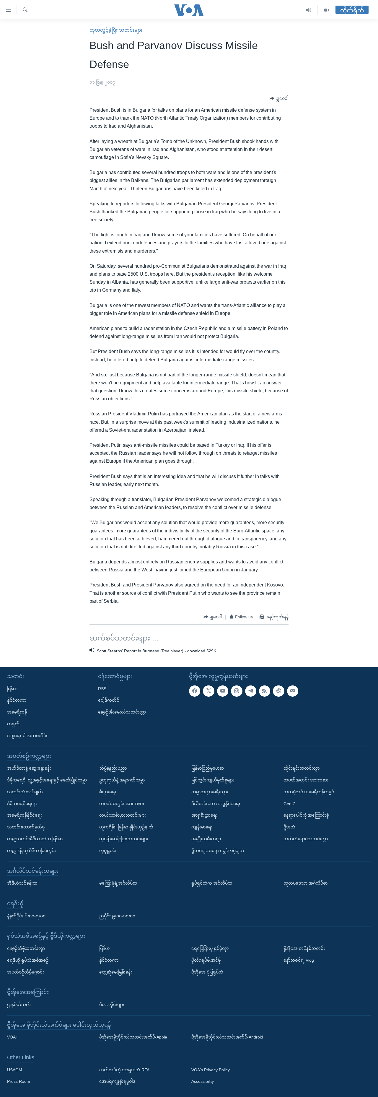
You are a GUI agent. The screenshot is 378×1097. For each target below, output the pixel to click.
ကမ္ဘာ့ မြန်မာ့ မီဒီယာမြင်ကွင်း (31, 850)
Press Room (18, 1081)
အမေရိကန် (17, 712)
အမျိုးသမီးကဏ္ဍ (206, 838)
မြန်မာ (12, 688)
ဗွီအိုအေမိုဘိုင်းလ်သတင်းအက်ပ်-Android (227, 1037)
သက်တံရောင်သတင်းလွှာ (306, 838)
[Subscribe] (292, 690)
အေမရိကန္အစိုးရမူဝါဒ (117, 1081)
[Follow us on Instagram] (236, 690)
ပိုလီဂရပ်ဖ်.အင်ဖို (206, 960)
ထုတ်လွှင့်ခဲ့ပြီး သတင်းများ (116, 29)
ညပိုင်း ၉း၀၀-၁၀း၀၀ (117, 915)
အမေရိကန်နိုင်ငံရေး (24, 815)
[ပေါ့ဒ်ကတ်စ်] (278, 690)
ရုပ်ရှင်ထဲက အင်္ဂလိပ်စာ (211, 883)
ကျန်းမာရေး (202, 827)
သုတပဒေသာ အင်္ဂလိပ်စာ (306, 883)
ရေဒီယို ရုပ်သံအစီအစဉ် (27, 960)
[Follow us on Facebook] (194, 690)
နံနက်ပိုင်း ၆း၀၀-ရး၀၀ (26, 915)
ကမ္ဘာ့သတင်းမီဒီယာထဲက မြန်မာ (35, 838)
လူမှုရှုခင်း (108, 850)
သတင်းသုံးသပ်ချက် (25, 791)
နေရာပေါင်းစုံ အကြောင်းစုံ (306, 815)
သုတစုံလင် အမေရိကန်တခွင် (309, 791)
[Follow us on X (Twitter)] (208, 690)
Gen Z (289, 803)
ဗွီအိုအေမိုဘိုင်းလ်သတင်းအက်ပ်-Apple (133, 1037)
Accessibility (202, 1081)
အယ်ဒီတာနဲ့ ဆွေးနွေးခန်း (29, 768)
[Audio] (309, 10)
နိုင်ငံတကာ (16, 700)
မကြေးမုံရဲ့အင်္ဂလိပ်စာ (118, 883)
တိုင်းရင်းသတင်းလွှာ (302, 768)
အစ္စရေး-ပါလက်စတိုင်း (27, 735)
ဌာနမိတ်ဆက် (19, 1004)
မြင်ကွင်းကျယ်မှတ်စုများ (212, 780)
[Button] (279, 99)
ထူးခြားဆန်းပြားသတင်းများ (123, 838)
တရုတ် (13, 723)
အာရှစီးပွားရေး (204, 815)
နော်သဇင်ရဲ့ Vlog (299, 960)
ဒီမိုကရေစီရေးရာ (22, 803)
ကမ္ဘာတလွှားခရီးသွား (209, 791)
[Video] (326, 10)
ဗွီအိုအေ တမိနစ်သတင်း (304, 948)
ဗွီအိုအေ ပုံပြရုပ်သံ (207, 971)
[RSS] (264, 690)
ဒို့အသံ (289, 827)
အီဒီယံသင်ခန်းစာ (22, 883)
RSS (102, 688)
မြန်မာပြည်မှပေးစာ (207, 768)
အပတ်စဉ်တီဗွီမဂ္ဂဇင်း (25, 971)
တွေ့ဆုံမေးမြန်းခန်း (115, 971)
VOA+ (12, 1037)
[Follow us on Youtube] (222, 690)
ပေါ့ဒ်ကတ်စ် (108, 700)
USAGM (14, 1069)
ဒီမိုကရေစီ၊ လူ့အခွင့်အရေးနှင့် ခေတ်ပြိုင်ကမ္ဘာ (47, 780)
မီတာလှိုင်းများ (111, 1004)
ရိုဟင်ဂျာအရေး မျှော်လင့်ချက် (217, 850)
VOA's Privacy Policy (210, 1069)
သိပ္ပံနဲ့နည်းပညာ (113, 768)
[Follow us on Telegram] (250, 690)
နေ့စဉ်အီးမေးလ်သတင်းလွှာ (122, 712)
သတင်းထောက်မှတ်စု (26, 827)
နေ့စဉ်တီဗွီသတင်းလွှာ (26, 948)
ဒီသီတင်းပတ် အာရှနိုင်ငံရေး (215, 803)
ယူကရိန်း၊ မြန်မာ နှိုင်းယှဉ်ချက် (126, 827)
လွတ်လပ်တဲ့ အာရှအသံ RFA (124, 1069)
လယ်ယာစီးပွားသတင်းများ (122, 815)
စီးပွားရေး (107, 791)
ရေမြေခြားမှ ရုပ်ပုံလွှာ (210, 948)
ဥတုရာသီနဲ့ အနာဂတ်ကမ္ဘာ (122, 780)
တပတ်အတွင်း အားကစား (121, 803)
